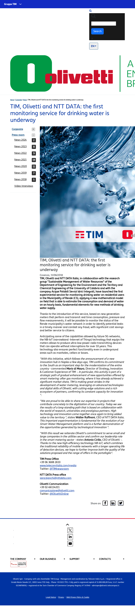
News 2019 (20, 172)
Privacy (61, 597)
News (25, 100)
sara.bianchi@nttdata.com (55, 478)
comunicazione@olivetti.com (57, 490)
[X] (70, 530)
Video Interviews (23, 186)
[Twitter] (121, 503)
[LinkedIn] (113, 503)
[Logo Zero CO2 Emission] (18, 563)
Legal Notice (51, 597)
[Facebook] (105, 503)
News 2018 (20, 179)
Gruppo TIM (10, 4)
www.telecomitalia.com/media (58, 465)
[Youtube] (70, 543)
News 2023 (20, 146)
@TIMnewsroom (59, 468)
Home (12, 100)
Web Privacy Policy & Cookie (77, 597)
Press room (18, 134)
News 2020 (20, 166)
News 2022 (20, 153)
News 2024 (20, 139)
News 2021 (20, 159)
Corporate (18, 100)
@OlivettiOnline (59, 493)
